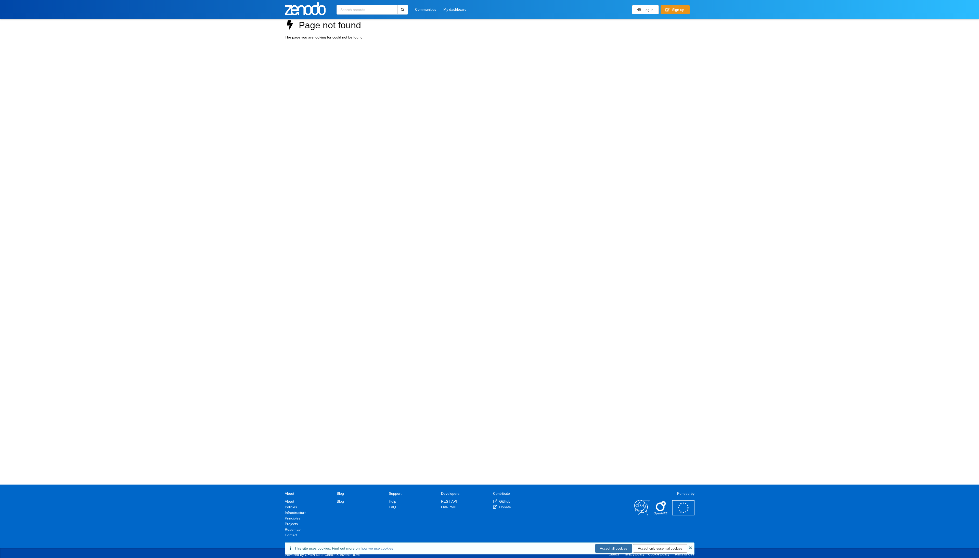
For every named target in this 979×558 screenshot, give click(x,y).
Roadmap (293, 529)
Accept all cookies (613, 548)
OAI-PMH (448, 507)
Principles (292, 518)
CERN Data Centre (320, 555)
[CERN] (642, 514)
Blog (340, 501)
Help (392, 501)
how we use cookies (377, 548)
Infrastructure (295, 513)
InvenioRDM (350, 555)
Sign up (677, 10)
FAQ (392, 507)
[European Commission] (683, 514)
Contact (291, 535)
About (289, 501)
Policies (291, 507)
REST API (449, 501)
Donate (504, 507)
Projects (291, 524)
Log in (647, 10)
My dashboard (455, 9)
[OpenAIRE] (660, 514)
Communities (425, 9)
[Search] (402, 10)
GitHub (504, 501)
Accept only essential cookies (660, 548)
